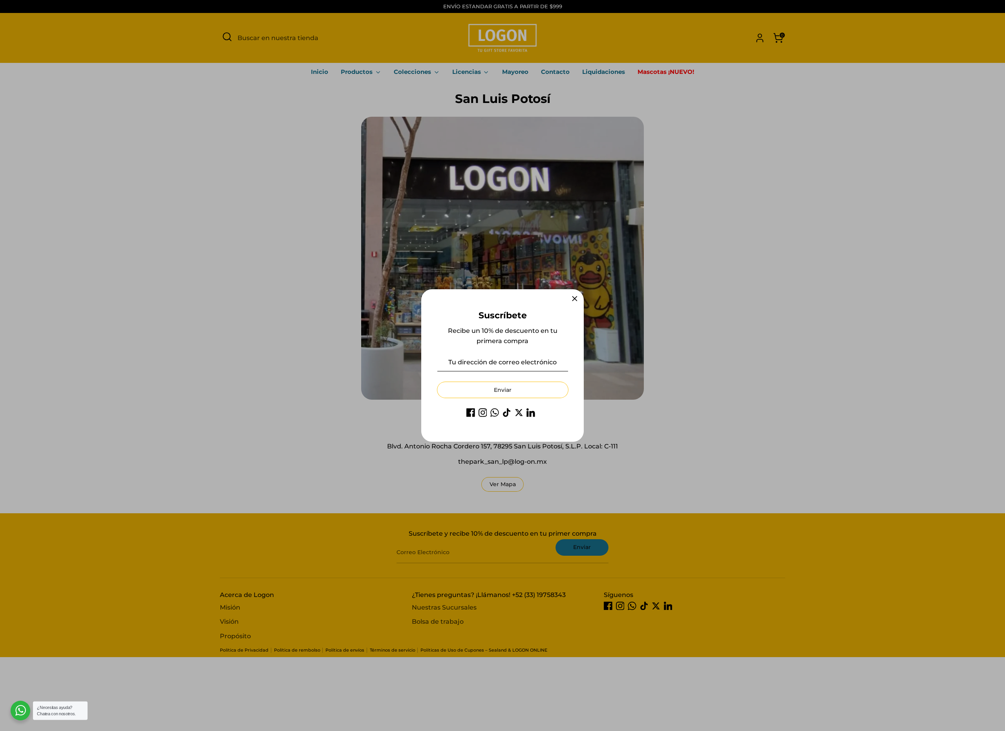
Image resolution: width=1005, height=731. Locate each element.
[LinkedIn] (530, 412)
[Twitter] (519, 412)
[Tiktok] (506, 412)
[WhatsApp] (494, 412)
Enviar (503, 389)
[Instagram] (483, 412)
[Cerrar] (575, 299)
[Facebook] (470, 412)
